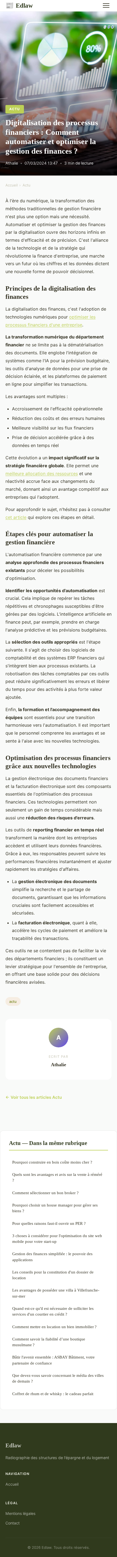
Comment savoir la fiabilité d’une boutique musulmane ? (48, 1342)
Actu (14, 109)
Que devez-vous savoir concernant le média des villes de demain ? (58, 1378)
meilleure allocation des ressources (41, 473)
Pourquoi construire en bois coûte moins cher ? (52, 1162)
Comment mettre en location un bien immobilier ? (54, 1326)
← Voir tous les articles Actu (33, 1097)
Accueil (11, 185)
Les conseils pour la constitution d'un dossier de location (53, 1275)
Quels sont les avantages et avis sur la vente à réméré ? (57, 1177)
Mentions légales (20, 1513)
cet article (15, 517)
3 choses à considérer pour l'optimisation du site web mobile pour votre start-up (57, 1238)
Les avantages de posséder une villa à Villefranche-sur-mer (55, 1293)
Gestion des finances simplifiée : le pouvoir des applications (52, 1256)
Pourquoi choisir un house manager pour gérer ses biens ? (55, 1208)
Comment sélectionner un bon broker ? (45, 1192)
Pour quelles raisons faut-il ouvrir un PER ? (49, 1223)
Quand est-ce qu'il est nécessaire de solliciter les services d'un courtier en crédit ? (53, 1311)
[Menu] (106, 5)
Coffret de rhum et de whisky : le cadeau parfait (52, 1393)
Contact (12, 1523)
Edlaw (19, 5)
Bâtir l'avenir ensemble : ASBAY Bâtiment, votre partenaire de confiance (53, 1360)
